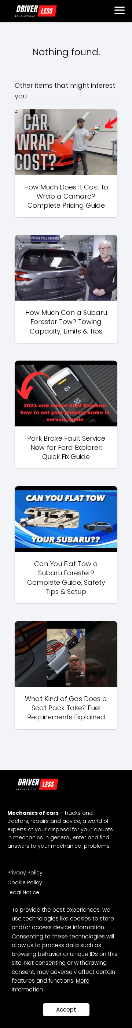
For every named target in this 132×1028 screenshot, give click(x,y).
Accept (66, 1009)
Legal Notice (23, 892)
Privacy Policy (25, 872)
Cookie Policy (24, 882)
